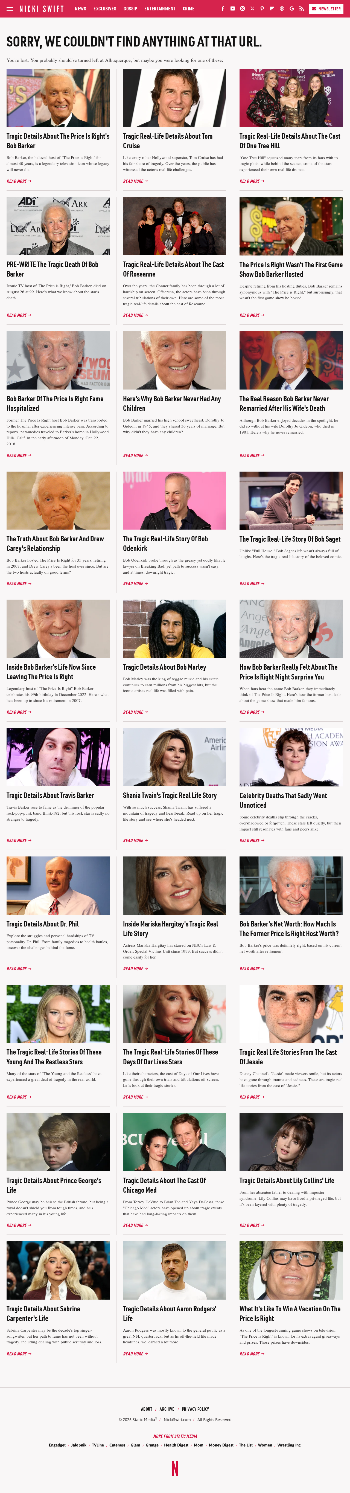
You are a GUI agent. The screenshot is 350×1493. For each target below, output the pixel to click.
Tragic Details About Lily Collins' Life (287, 1180)
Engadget (57, 1445)
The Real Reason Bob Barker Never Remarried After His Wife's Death (284, 403)
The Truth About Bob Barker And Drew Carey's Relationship (55, 543)
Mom (198, 1445)
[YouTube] (232, 9)
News (80, 8)
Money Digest (221, 1445)
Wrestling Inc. (289, 1445)
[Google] (291, 9)
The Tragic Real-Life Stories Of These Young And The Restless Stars (54, 1056)
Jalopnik (78, 1445)
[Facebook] (223, 9)
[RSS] (301, 9)
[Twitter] (252, 9)
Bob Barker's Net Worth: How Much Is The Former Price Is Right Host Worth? (289, 928)
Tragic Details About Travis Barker (50, 795)
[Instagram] (242, 9)
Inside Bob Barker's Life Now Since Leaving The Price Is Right (51, 671)
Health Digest (176, 1445)
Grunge (152, 1445)
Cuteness (117, 1445)
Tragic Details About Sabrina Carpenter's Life (43, 1313)
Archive (167, 1409)
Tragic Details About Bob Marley (164, 667)
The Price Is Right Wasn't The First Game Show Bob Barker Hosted (291, 269)
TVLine (98, 1445)
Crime (189, 8)
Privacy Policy (195, 1409)
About (146, 1409)
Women (265, 1445)
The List (246, 1445)
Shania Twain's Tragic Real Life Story (170, 795)
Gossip (130, 8)
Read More (17, 181)
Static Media (144, 1419)
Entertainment (160, 8)
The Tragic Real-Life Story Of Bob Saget (290, 539)
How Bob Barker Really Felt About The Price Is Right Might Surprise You (289, 671)
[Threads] (282, 9)
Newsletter (330, 8)
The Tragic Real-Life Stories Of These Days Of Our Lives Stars (170, 1056)
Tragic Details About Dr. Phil (43, 923)
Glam (135, 1445)
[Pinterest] (262, 9)
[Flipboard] (272, 9)
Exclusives (105, 8)
